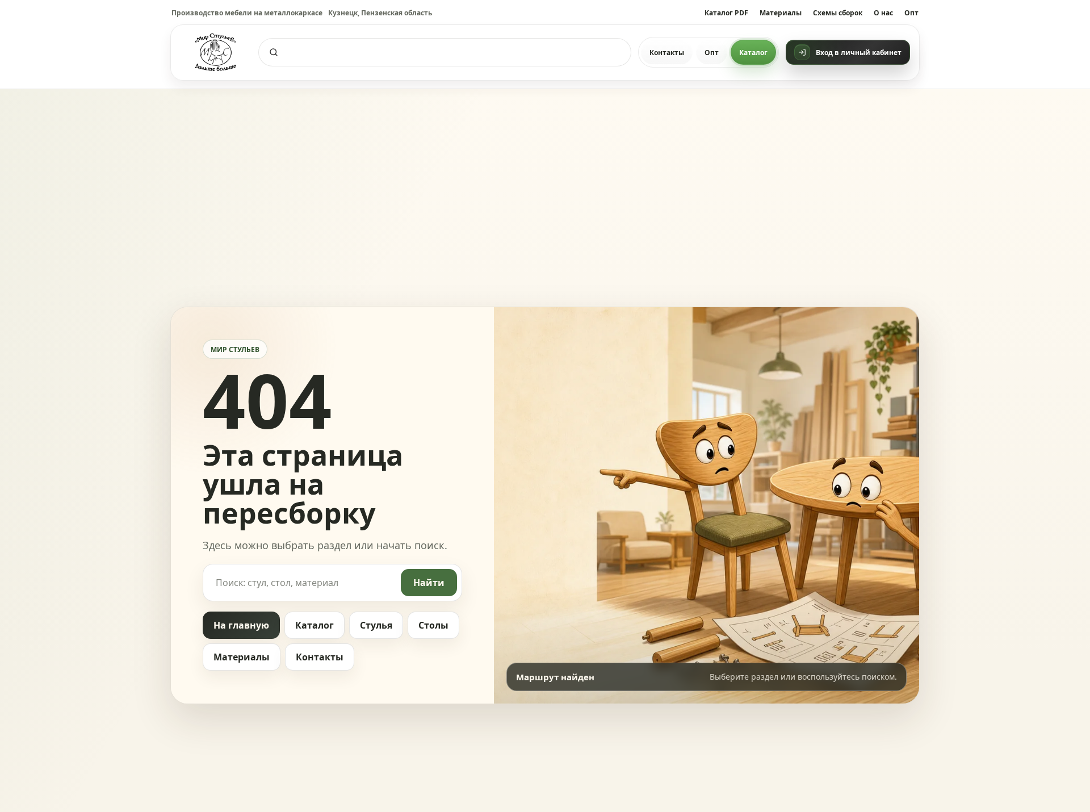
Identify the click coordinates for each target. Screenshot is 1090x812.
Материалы (781, 13)
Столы (433, 625)
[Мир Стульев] (215, 52)
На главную (241, 625)
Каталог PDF (726, 13)
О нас (883, 13)
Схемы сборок (837, 13)
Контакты (666, 52)
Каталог (753, 52)
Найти (429, 582)
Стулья (376, 625)
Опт (911, 13)
